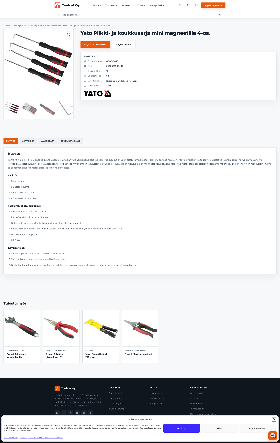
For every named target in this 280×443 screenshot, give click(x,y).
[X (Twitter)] (84, 413)
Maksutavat (196, 403)
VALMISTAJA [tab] (47, 141)
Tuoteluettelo (116, 393)
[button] (274, 419)
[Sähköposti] (63, 413)
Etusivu (97, 5)
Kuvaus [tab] (10, 141)
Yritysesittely (156, 393)
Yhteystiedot (157, 5)
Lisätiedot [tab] (28, 141)
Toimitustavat (197, 408)
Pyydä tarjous (211, 5)
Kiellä (220, 428)
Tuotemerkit (115, 398)
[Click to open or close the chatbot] (272, 435)
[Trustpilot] (90, 413)
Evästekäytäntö (11, 437)
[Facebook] (70, 413)
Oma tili (194, 398)
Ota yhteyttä (196, 393)
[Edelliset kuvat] (5, 108)
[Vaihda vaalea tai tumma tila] (196, 5)
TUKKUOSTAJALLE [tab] (71, 141)
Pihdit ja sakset (20, 26)
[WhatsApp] (57, 413)
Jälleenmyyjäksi (117, 403)
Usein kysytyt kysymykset (203, 414)
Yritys (140, 5)
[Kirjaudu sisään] (180, 5)
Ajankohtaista (157, 398)
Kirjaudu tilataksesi (95, 44)
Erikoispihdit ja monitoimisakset (45, 26)
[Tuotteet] (188, 5)
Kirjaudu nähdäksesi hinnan (121, 81)
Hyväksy (181, 428)
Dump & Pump (117, 408)
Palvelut (126, 5)
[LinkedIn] (77, 413)
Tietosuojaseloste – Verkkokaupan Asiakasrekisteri (41, 437)
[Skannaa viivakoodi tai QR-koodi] (219, 14)
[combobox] (138, 14)
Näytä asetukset (257, 428)
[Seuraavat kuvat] (72, 108)
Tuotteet (110, 5)
